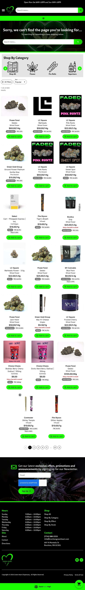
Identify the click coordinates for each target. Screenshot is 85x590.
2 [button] (34, 447)
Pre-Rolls (52, 74)
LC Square (42, 120)
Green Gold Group (14, 167)
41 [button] (55, 447)
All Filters (8, 82)
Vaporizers (72, 74)
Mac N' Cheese (42, 320)
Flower (32, 74)
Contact (5, 540)
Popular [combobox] (18, 82)
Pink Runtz (70, 123)
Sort (16, 79)
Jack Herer (14, 320)
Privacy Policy (68, 575)
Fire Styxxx (42, 216)
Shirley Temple (28, 420)
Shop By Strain (50, 525)
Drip (70, 219)
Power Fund (14, 120)
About (4, 536)
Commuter (28, 418)
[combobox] (46, 10)
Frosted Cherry (70, 320)
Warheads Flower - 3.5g (14, 270)
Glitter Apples (56, 420)
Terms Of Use (79, 575)
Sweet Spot (70, 169)
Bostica (70, 217)
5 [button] (46, 447)
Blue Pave (70, 270)
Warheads (42, 123)
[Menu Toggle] (43, 18)
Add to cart (16, 136)
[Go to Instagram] (81, 560)
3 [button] (38, 447)
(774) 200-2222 (51, 536)
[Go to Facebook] (77, 560)
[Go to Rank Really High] (42, 586)
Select (14, 216)
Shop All (12, 74)
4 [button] (42, 447)
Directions (6, 543)
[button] (3, 10)
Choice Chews (14, 366)
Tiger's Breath (42, 219)
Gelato (14, 123)
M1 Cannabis (70, 268)
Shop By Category (51, 517)
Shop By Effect (50, 521)
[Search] (80, 10)
